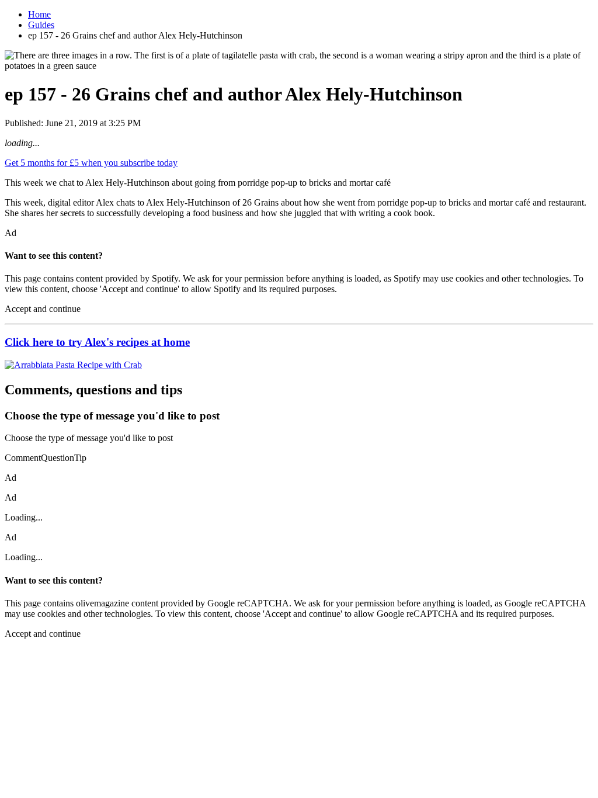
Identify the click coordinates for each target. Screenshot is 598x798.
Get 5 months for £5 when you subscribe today (91, 163)
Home (39, 14)
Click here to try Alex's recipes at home (97, 342)
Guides (41, 25)
